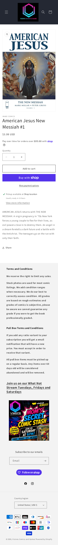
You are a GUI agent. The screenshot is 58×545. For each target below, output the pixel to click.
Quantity (6, 150)
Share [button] (9, 247)
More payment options (29, 185)
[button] (6, 12)
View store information (18, 202)
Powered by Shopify (44, 539)
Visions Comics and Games (23, 539)
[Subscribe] (45, 461)
